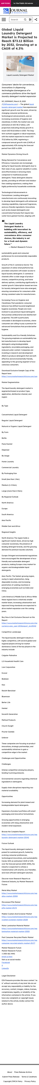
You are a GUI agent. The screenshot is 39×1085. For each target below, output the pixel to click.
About (9, 1072)
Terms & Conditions (29, 1077)
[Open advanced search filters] (30, 19)
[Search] (25, 19)
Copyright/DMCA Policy (12, 1081)
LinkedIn (5, 968)
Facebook (6, 962)
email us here (7, 957)
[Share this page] (35, 19)
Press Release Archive (23, 1072)
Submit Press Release (10, 1077)
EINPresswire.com (10, 104)
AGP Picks (5, 3)
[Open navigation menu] (4, 19)
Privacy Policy (30, 1081)
